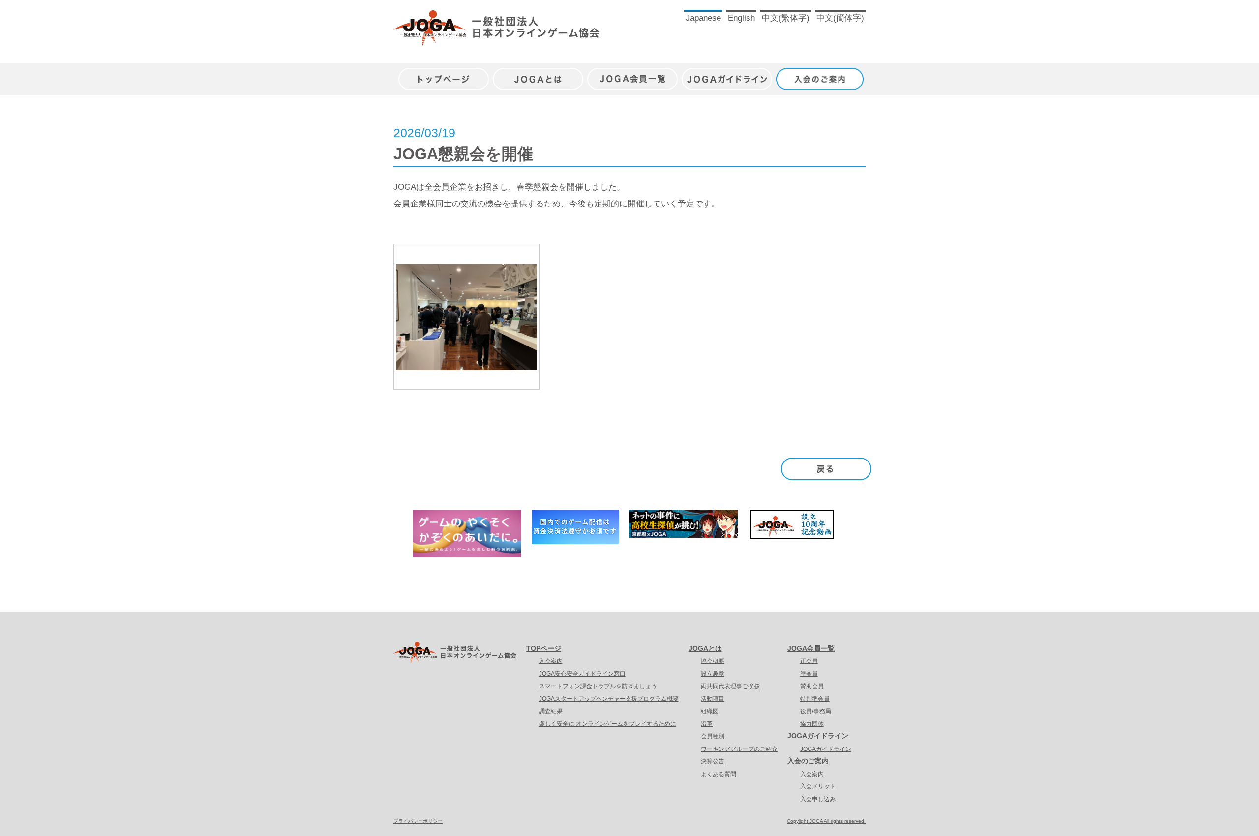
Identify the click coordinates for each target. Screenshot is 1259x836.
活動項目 (712, 698)
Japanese (703, 18)
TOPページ (543, 648)
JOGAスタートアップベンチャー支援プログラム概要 (609, 698)
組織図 (710, 711)
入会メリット (818, 786)
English (741, 18)
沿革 (707, 724)
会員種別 (712, 736)
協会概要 (712, 661)
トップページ (444, 74)
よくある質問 (718, 774)
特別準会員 (815, 698)
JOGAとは (538, 74)
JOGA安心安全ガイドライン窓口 (582, 673)
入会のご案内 (821, 74)
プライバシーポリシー (418, 821)
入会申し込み (818, 799)
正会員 (809, 661)
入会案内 (551, 661)
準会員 (809, 673)
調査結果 (551, 711)
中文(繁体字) (785, 18)
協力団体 (812, 724)
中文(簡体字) (840, 18)
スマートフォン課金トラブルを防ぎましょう (598, 686)
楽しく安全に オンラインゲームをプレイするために (607, 724)
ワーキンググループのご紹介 (739, 749)
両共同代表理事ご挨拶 (730, 686)
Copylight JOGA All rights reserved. (826, 821)
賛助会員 (812, 686)
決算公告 (712, 761)
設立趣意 (712, 673)
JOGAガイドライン (726, 74)
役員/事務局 (815, 711)
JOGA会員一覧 (632, 74)
